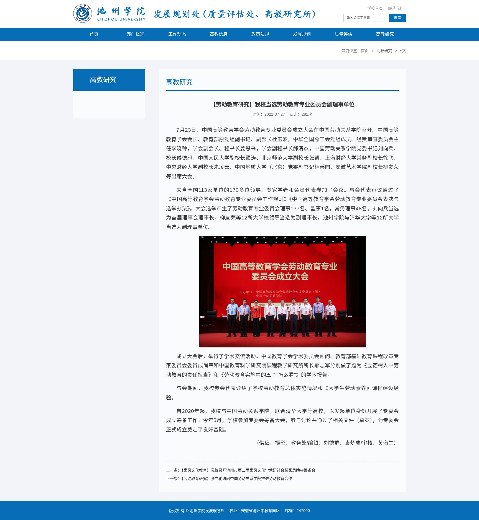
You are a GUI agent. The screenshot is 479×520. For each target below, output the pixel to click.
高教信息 (219, 34)
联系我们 (396, 8)
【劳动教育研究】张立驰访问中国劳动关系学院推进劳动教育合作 (237, 478)
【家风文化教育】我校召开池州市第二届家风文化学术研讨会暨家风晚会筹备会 (248, 470)
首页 (94, 34)
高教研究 (385, 34)
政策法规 (260, 34)
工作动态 (177, 34)
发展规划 (302, 34)
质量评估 (343, 34)
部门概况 (135, 34)
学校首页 (375, 8)
